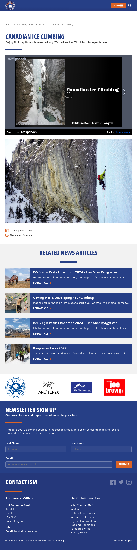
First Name (12, 443)
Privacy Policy (79, 532)
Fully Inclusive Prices (83, 513)
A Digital (127, 540)
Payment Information (83, 521)
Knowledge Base (25, 24)
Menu (116, 5)
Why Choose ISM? (82, 505)
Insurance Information (84, 517)
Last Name (77, 443)
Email (9, 458)
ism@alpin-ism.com (26, 531)
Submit (124, 464)
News (42, 24)
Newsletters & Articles (21, 235)
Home (8, 24)
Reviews (75, 509)
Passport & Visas (80, 528)
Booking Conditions (83, 524)
